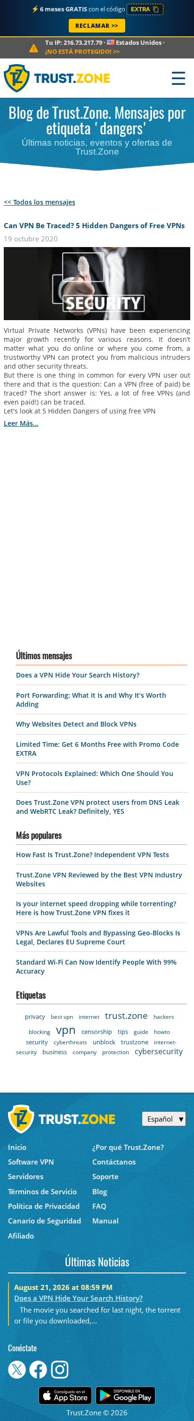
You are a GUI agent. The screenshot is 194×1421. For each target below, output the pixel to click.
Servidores (25, 1176)
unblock (104, 1042)
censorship (96, 1031)
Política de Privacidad (44, 1206)
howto (162, 1032)
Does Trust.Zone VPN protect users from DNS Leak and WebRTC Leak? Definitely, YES (97, 807)
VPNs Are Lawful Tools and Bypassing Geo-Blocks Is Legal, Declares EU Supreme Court (98, 937)
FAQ (99, 1206)
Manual (105, 1220)
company (85, 1052)
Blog (99, 1191)
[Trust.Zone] (57, 78)
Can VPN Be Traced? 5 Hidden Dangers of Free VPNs (94, 225)
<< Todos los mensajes (39, 202)
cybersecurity (159, 1051)
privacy (35, 1016)
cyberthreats (70, 1042)
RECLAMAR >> (97, 26)
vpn (66, 1029)
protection (115, 1052)
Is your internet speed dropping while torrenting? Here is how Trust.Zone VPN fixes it (96, 908)
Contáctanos (114, 1161)
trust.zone (126, 1015)
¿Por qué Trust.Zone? (128, 1147)
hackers (164, 1017)
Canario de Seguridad (44, 1220)
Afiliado (21, 1235)
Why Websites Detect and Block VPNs (76, 723)
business (54, 1052)
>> (82, 51)
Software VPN (31, 1161)
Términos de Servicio (42, 1191)
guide (141, 1032)
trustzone (134, 1042)
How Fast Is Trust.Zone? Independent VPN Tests (92, 854)
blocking (39, 1032)
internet (89, 1017)
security (37, 1042)
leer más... (21, 423)
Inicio (17, 1147)
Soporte (105, 1176)
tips (123, 1031)
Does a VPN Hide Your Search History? (77, 674)
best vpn (62, 1017)
